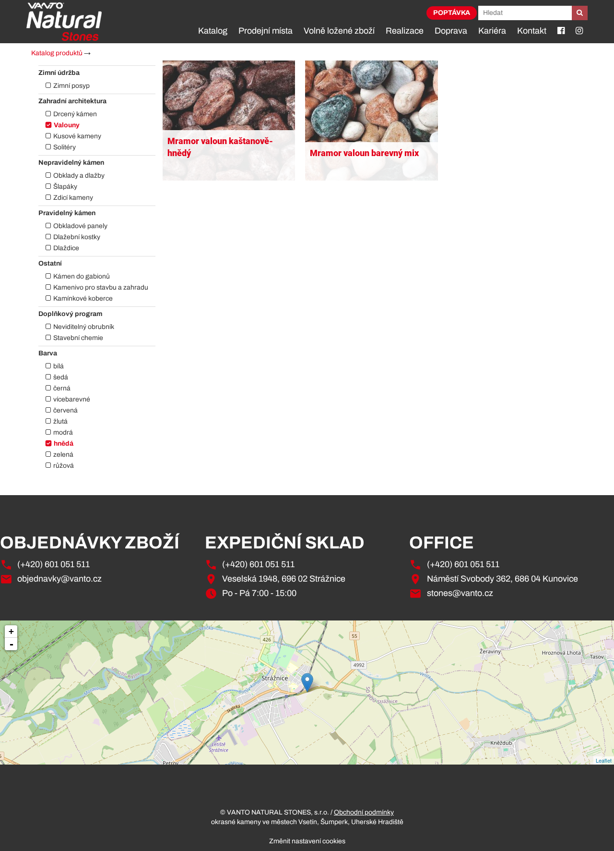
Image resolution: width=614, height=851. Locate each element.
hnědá (63, 443)
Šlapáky (65, 186)
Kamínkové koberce (83, 298)
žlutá (60, 421)
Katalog (212, 31)
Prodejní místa (265, 31)
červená (65, 410)
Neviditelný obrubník (83, 326)
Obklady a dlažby (79, 175)
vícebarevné (71, 399)
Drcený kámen (75, 114)
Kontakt (531, 31)
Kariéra (492, 31)
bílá (58, 366)
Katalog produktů (57, 53)
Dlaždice (66, 248)
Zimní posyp (71, 85)
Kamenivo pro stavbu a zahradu (100, 287)
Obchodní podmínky (364, 812)
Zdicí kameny (73, 197)
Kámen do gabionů (81, 276)
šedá (60, 377)
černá (62, 388)
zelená (63, 454)
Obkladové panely (80, 226)
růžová (63, 465)
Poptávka (451, 12)
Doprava (451, 31)
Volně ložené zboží (339, 31)
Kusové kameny (77, 136)
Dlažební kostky (76, 237)
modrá (63, 432)
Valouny (67, 125)
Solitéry (64, 147)
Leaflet (604, 760)
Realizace (405, 31)
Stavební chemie (78, 337)
